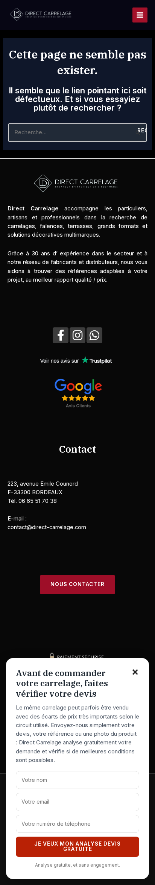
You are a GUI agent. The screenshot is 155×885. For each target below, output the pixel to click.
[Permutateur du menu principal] (139, 15)
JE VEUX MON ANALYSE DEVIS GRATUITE (77, 846)
